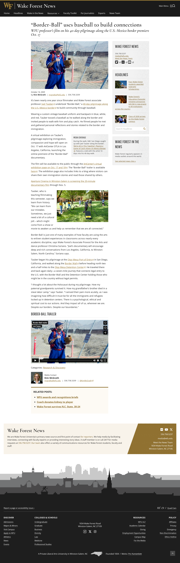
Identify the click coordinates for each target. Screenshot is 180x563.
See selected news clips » (125, 161)
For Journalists (87, 13)
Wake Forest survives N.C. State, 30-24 (58, 406)
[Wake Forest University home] (8, 6)
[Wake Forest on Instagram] (95, 532)
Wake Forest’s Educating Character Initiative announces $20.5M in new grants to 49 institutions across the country (130, 102)
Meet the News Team (123, 58)
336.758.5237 (24, 443)
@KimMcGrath (86, 380)
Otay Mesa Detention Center (70, 267)
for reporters (87, 436)
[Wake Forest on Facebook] (85, 532)
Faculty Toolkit (70, 13)
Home (7, 13)
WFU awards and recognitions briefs (57, 397)
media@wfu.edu (122, 56)
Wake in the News (35, 13)
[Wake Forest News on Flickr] (161, 429)
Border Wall (72, 263)
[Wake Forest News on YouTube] (166, 429)
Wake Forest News (36, 6)
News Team (114, 13)
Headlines (18, 13)
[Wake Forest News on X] (171, 429)
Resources (52, 13)
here (34, 171)
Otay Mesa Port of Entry (81, 259)
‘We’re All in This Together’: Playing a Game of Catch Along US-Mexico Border (89, 148)
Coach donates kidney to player (55, 402)
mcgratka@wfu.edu (57, 94)
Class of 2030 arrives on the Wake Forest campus (137, 118)
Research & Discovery (54, 367)
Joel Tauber (48, 104)
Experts (101, 13)
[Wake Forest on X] (90, 532)
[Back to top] (172, 553)
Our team (35, 443)
